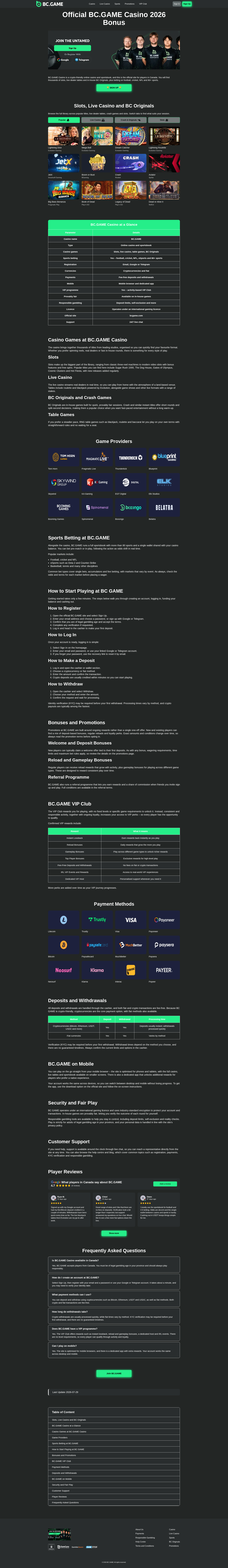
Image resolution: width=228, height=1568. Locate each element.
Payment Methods (60, 1467)
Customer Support (60, 1491)
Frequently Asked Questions (65, 1502)
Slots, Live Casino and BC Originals (69, 1420)
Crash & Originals (129, 120)
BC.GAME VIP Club (61, 1461)
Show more (114, 1233)
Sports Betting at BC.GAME (65, 1443)
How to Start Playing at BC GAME (68, 1449)
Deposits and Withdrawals (64, 1473)
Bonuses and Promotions (64, 1455)
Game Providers (59, 1437)
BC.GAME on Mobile (62, 1479)
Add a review (165, 1184)
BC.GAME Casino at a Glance (66, 1426)
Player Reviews (59, 1497)
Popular (62, 120)
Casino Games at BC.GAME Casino (69, 1431)
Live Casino (95, 120)
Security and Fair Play (62, 1485)
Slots (162, 120)
